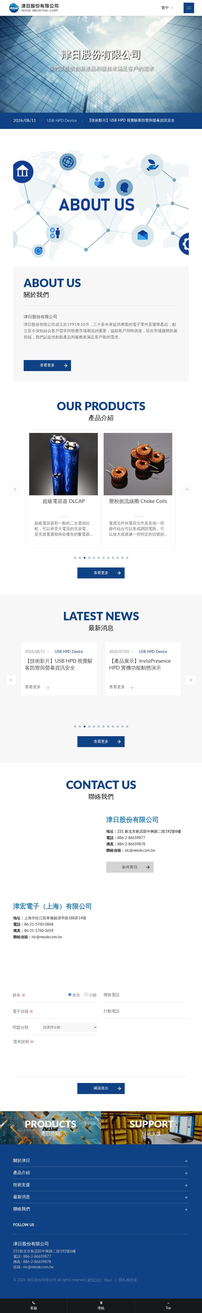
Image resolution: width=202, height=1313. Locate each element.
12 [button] (127, 558)
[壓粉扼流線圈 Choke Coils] (63, 464)
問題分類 (20, 1027)
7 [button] (103, 558)
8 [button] (108, 558)
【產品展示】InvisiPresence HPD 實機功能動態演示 (130, 120)
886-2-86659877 (37, 1257)
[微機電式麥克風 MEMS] (138, 464)
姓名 (19, 994)
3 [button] (106, 106)
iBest (108, 1280)
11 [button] (122, 558)
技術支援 (21, 1185)
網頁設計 (94, 1280)
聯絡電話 (111, 995)
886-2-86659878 (37, 1262)
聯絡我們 (21, 1209)
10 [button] (117, 558)
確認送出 (101, 1088)
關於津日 (21, 1161)
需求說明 (23, 1041)
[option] (101, 64)
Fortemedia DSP (127, 660)
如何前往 (130, 867)
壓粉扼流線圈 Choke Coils (64, 501)
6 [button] (98, 558)
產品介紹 (21, 1173)
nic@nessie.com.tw (38, 1267)
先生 (76, 995)
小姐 (93, 995)
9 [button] (112, 558)
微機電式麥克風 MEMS (138, 501)
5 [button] (93, 558)
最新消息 (21, 1197)
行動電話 (111, 1011)
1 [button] (95, 106)
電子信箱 (23, 1011)
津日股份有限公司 (34, 8)
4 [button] (89, 558)
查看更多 (47, 365)
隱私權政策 (128, 1280)
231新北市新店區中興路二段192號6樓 (44, 1251)
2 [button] (101, 106)
